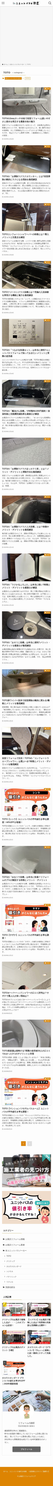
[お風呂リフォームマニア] (26, 3)
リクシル (9, 1282)
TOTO (8, 1256)
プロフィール (26, 1449)
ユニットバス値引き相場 (18, 1471)
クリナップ (10, 1261)
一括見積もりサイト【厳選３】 (39, 1471)
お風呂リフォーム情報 (15, 1239)
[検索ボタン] (50, 3)
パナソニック (11, 1277)
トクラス (9, 1271)
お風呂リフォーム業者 (15, 1245)
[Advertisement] (26, 35)
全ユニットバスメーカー (13, 78)
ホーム (5, 1471)
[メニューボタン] (3, 3)
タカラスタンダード (13, 1266)
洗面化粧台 (10, 1287)
